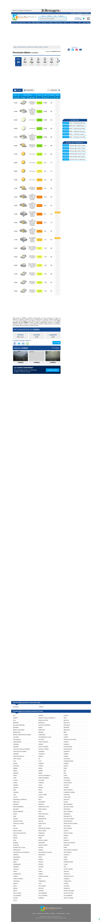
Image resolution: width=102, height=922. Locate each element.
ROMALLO (66, 840)
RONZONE (66, 845)
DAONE (40, 768)
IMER (14, 790)
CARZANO (16, 746)
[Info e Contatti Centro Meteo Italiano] (80, 49)
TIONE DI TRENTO (18, 878)
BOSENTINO (41, 730)
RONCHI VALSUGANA (69, 842)
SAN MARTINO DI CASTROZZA (21, 852)
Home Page (15, 22)
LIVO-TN (15, 797)
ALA (14, 715)
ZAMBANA (41, 898)
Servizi (33, 913)
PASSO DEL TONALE (18, 823)
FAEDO (15, 775)
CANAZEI (66, 742)
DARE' (65, 768)
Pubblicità (46, 913)
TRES (39, 883)
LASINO (40, 792)
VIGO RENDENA (42, 893)
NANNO (15, 814)
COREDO (66, 763)
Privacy (68, 913)
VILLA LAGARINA (42, 895)
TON (39, 878)
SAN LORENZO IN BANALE (71, 850)
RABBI (40, 838)
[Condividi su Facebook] (14, 343)
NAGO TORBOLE (68, 811)
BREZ (65, 732)
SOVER (65, 859)
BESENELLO (41, 722)
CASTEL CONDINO (43, 746)
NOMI (14, 816)
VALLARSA (66, 886)
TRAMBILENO (42, 881)
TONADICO (67, 878)
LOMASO (40, 797)
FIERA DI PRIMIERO (43, 778)
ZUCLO (15, 900)
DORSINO (15, 773)
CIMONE (66, 756)
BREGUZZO (67, 730)
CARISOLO (66, 744)
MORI (39, 811)
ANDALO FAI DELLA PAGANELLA (46, 718)
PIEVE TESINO (42, 830)
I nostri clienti (40, 913)
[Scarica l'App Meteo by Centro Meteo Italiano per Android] (84, 18)
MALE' (40, 799)
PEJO (39, 826)
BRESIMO (41, 732)
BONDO (40, 727)
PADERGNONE (42, 818)
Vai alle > (56, 348)
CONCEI (15, 763)
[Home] (24, 20)
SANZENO (15, 854)
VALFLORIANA (42, 886)
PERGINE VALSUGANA (44, 828)
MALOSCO (66, 799)
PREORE (66, 835)
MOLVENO (16, 809)
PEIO (14, 826)
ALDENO (66, 715)
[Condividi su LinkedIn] (23, 343)
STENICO (40, 864)
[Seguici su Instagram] (76, 49)
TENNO (40, 871)
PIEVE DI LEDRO (17, 830)
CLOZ (39, 761)
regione (61, 16)
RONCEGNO (41, 842)
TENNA (15, 871)
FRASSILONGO (68, 782)
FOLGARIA (41, 780)
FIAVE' (14, 778)
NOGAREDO (67, 814)
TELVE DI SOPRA (68, 869)
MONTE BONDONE (18, 811)
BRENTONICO (17, 732)
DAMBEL (15, 768)
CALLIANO (41, 739)
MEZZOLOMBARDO (18, 806)
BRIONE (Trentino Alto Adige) (22, 734)
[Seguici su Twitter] (72, 49)
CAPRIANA (16, 744)
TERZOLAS (67, 874)
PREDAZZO (41, 835)
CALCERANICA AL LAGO (44, 737)
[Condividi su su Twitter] (19, 343)
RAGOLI (66, 838)
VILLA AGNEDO (17, 895)
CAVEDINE (16, 754)
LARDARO (15, 792)
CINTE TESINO (17, 758)
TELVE (40, 869)
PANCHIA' (40, 821)
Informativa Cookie (61, 913)
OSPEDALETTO (68, 816)
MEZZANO (41, 804)
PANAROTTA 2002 (18, 821)
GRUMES (66, 787)
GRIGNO (40, 787)
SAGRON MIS (16, 850)
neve (55, 16)
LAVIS (14, 794)
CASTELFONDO (68, 746)
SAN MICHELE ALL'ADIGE (45, 852)
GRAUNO (15, 787)
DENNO (15, 770)
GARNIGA (15, 785)
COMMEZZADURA (68, 761)
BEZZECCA (67, 722)
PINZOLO (66, 830)
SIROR (65, 857)
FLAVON (15, 780)
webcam (49, 16)
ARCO (65, 718)
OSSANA (15, 818)
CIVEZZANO (67, 758)
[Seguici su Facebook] (69, 49)
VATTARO (40, 888)
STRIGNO (41, 866)
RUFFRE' (40, 847)
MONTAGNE (67, 809)
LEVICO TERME (42, 794)
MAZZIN (66, 802)
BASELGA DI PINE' (43, 720)
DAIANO (66, 766)
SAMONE (40, 850)
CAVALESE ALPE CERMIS (19, 751)
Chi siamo (73, 13)
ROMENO (15, 842)
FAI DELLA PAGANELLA (44, 775)
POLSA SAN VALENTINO (19, 833)
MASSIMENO (41, 802)
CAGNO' (66, 734)
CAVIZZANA (41, 754)
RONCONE (16, 845)
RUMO (65, 847)
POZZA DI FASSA (68, 833)
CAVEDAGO (67, 751)
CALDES (66, 737)
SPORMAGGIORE (68, 862)
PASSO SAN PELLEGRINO (70, 823)
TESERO (15, 876)
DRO (65, 773)
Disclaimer (52, 913)
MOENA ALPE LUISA (43, 806)
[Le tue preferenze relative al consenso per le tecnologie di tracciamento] (99, 919)
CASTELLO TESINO (43, 749)
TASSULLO (16, 869)
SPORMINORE (17, 864)
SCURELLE (66, 854)
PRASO (15, 835)
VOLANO (15, 898)
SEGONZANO (16, 857)
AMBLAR (15, 718)
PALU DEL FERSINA (69, 818)
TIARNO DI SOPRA (43, 876)
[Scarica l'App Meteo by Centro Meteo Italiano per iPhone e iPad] (88, 18)
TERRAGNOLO (17, 874)
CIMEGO (40, 756)
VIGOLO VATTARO (68, 893)
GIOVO (40, 785)
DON (65, 770)
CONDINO (41, 763)
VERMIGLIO (67, 888)
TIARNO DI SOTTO (69, 876)
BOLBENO (15, 727)
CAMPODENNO (17, 742)
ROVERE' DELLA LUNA (19, 847)
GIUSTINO (66, 785)
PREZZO (15, 838)
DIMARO (40, 770)
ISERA (40, 790)
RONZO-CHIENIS (42, 845)
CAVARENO (41, 751)
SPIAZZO (40, 862)
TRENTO (15, 883)
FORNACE (41, 782)
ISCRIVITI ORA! (52, 370)
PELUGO (15, 828)
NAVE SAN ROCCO (43, 814)
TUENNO (66, 883)
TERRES (40, 874)
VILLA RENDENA (68, 895)
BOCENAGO (67, 725)
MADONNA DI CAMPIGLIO (20, 799)
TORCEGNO (16, 881)
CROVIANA (16, 766)
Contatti (86, 13)
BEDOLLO (66, 720)
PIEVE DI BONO (68, 828)
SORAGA (40, 859)
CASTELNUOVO (68, 749)
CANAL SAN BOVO (43, 742)
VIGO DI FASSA (17, 893)
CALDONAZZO (17, 739)
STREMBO (16, 866)
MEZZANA (15, 804)
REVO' (14, 840)
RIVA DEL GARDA (42, 840)
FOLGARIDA (67, 780)
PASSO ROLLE (42, 823)
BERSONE (15, 722)
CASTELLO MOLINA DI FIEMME (21, 749)
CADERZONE (41, 734)
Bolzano (15, 706)
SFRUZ (40, 857)
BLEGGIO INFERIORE (19, 725)
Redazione (80, 13)
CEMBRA (66, 754)
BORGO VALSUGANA (18, 730)
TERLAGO (66, 871)
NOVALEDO (41, 816)
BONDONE (66, 727)
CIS (39, 758)
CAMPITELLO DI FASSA (70, 739)
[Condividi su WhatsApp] (27, 343)
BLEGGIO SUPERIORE (44, 725)
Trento (41, 706)
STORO (66, 864)
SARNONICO (41, 854)
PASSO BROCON (68, 821)
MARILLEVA (16, 802)
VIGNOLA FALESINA (69, 890)
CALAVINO (16, 737)
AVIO (14, 720)
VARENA (15, 888)
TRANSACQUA (67, 881)
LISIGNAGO (67, 794)
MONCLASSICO (42, 809)
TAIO (65, 866)
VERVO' (15, 890)
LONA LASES (67, 797)
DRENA (40, 773)
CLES (14, 761)
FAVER (65, 775)
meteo (43, 16)
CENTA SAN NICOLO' (18, 756)
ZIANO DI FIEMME (68, 898)
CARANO (40, 744)
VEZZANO (41, 890)
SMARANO (16, 859)
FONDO (15, 782)
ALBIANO (40, 715)
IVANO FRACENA (68, 790)
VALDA (15, 886)
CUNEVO (40, 766)
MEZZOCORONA (68, 804)
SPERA (15, 862)
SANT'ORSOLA (67, 852)
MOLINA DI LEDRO (68, 806)
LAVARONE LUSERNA (69, 792)
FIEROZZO (66, 778)
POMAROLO (41, 833)
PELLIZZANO (67, 826)
